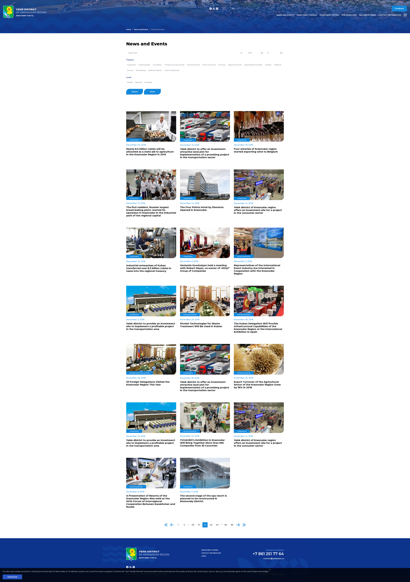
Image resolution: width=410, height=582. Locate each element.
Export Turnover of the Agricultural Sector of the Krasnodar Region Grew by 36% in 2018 (257, 385)
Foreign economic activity (174, 65)
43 (211, 525)
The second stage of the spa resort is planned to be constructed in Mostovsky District (203, 498)
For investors (349, 15)
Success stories (367, 15)
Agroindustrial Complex (253, 65)
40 (193, 525)
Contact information (390, 15)
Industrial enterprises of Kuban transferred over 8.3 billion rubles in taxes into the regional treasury (148, 268)
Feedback (399, 8)
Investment (131, 65)
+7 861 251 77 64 (268, 554)
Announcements (193, 65)
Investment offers (329, 15)
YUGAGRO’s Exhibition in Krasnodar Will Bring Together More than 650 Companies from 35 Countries (202, 443)
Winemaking (141, 70)
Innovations (157, 65)
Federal (130, 82)
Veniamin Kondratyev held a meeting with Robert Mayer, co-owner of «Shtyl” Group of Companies (205, 268)
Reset (152, 92)
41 (199, 525)
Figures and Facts (235, 65)
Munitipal (148, 82)
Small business (144, 65)
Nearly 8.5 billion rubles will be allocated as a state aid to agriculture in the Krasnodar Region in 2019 (150, 152)
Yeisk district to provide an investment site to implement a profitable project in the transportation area (150, 326)
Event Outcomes (209, 65)
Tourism (130, 70)
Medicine (277, 65)
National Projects (155, 70)
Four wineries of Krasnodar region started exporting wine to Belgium (256, 150)
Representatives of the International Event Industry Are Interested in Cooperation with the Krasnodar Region (257, 269)
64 (226, 525)
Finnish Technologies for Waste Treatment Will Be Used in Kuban (201, 325)
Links (203, 556)
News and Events (141, 29)
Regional (138, 82)
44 (217, 525)
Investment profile (307, 15)
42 (205, 525)
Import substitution (172, 70)
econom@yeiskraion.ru (273, 558)
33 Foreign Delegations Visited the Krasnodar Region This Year (148, 383)
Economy (222, 65)
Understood (12, 577)
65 (232, 525)
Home (128, 29)
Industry (268, 65)
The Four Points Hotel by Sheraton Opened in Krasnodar (202, 208)
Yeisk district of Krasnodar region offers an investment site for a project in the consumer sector (258, 210)
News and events (285, 15)
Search (135, 92)
